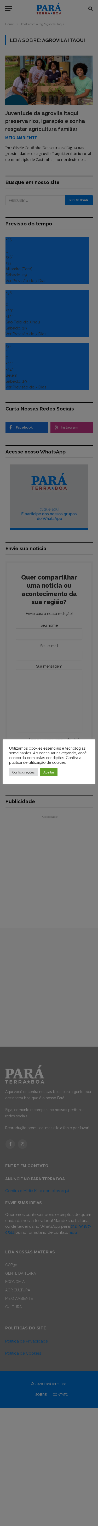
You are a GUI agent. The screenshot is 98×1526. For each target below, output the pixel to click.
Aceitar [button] (48, 772)
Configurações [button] (23, 772)
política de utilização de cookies (37, 762)
